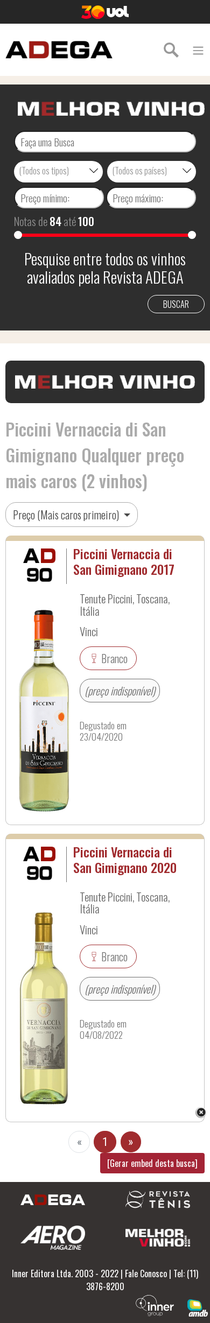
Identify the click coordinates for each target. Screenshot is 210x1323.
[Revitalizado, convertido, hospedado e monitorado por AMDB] (197, 1306)
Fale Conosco (146, 1273)
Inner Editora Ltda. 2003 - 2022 (65, 1273)
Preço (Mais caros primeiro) (67, 514)
